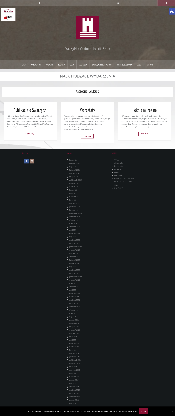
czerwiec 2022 (74, 287)
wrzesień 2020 (74, 330)
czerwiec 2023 (74, 257)
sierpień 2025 (74, 187)
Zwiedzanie (49, 64)
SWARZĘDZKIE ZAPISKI (124, 64)
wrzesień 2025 (74, 183)
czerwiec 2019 (74, 370)
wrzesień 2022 (74, 280)
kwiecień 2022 (74, 293)
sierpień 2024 (74, 220)
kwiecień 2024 (74, 233)
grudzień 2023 (74, 240)
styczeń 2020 (74, 353)
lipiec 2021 (73, 313)
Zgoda (143, 411)
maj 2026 (72, 167)
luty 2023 (72, 267)
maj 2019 (72, 373)
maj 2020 (72, 340)
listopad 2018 (74, 393)
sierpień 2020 (74, 333)
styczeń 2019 (74, 387)
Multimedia (83, 64)
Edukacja (61, 64)
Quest (139, 64)
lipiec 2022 (73, 283)
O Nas (24, 64)
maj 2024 (72, 230)
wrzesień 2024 (74, 217)
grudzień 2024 (74, 207)
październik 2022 (75, 277)
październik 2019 (75, 360)
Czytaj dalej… (30, 134)
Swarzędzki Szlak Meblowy (102, 64)
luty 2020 (72, 350)
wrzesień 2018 (74, 397)
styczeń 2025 (74, 203)
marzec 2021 (74, 320)
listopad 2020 (74, 327)
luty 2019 (72, 383)
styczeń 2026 (74, 173)
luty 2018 (72, 403)
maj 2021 (72, 317)
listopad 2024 (74, 210)
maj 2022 (72, 290)
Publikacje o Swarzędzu (30, 110)
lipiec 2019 (73, 367)
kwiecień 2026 (74, 170)
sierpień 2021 (74, 310)
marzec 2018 (74, 400)
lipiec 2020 (73, 337)
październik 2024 (75, 213)
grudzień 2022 (74, 270)
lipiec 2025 (73, 190)
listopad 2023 (74, 243)
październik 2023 (75, 247)
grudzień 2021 (74, 300)
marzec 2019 (74, 380)
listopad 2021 (74, 303)
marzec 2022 (74, 297)
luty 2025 (72, 200)
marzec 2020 (74, 347)
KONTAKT (150, 64)
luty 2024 (72, 237)
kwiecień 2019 (74, 377)
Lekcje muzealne (144, 110)
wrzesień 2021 (74, 307)
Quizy (72, 64)
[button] (172, 11)
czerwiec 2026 (74, 163)
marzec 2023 (74, 263)
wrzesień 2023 (74, 250)
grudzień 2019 (74, 357)
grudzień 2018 (74, 390)
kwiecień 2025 (74, 197)
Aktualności (36, 64)
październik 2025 (75, 180)
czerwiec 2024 (74, 227)
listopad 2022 (74, 273)
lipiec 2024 (73, 223)
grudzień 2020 (74, 323)
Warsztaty (87, 110)
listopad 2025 (74, 177)
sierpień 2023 (74, 253)
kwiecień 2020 (74, 343)
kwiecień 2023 (74, 260)
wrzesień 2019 (74, 363)
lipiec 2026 (73, 160)
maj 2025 (72, 193)
